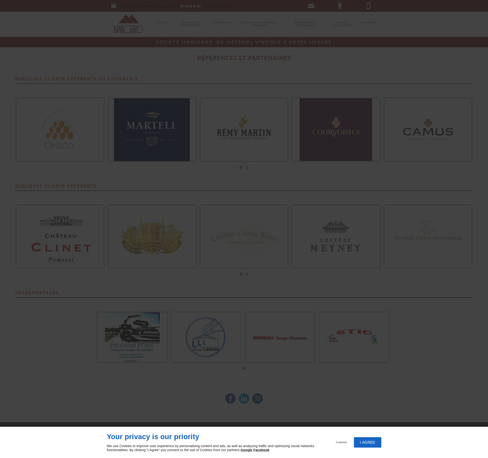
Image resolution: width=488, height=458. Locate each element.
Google (246, 450)
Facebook (261, 450)
